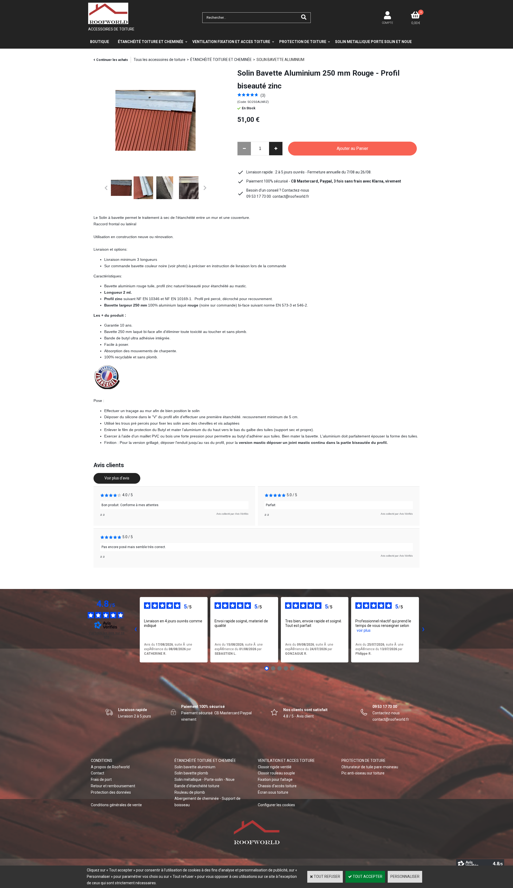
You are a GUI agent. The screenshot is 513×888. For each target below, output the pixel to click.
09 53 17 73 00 (384, 706)
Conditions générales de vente (116, 805)
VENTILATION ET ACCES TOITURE (286, 760)
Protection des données (111, 792)
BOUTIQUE (99, 42)
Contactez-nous (386, 713)
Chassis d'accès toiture (277, 786)
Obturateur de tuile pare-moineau (369, 767)
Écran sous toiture (273, 792)
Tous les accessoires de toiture (159, 59)
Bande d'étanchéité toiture (196, 786)
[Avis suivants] (423, 630)
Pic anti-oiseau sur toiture (362, 773)
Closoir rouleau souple (276, 773)
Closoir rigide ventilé (275, 767)
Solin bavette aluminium (194, 767)
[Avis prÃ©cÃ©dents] (135, 630)
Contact (97, 773)
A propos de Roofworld (110, 767)
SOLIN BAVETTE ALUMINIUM (280, 59)
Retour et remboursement (113, 786)
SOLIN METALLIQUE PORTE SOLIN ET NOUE (373, 42)
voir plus (364, 630)
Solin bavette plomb (191, 773)
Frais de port (101, 779)
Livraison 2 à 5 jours (134, 716)
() (263, 95)
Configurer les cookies (276, 805)
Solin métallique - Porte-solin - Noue (204, 779)
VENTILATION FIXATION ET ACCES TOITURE (231, 42)
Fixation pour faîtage (275, 779)
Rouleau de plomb (189, 792)
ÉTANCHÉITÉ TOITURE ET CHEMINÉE (150, 42)
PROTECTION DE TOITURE (302, 42)
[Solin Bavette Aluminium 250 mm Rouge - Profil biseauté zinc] (247, 95)
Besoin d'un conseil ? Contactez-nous (277, 190)
